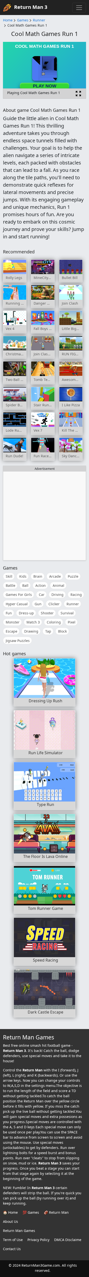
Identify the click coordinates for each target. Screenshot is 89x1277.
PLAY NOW (44, 85)
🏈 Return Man (56, 1212)
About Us (10, 1221)
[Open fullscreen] (78, 93)
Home (8, 20)
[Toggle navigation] (79, 8)
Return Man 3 (30, 7)
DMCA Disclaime (67, 1239)
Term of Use (13, 1239)
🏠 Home (10, 1212)
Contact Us (12, 1248)
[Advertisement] (44, 516)
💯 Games (30, 1212)
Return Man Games (19, 1230)
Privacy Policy (38, 1239)
